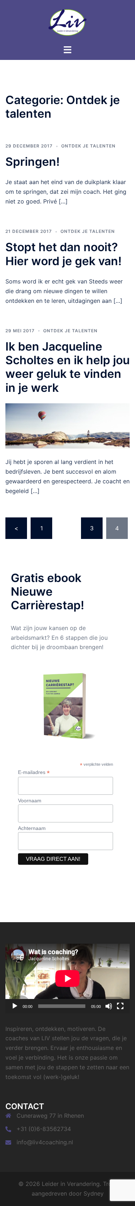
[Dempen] (108, 1006)
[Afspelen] (14, 1006)
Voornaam (29, 800)
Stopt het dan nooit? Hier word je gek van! (63, 254)
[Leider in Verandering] (67, 21)
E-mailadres (34, 772)
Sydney (94, 1193)
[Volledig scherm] (120, 1006)
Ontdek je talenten (88, 146)
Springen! (32, 162)
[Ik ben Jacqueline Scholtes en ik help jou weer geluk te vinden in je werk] (67, 425)
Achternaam (32, 828)
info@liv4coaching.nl (45, 1142)
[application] (67, 978)
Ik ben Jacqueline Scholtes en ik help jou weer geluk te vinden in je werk (67, 367)
